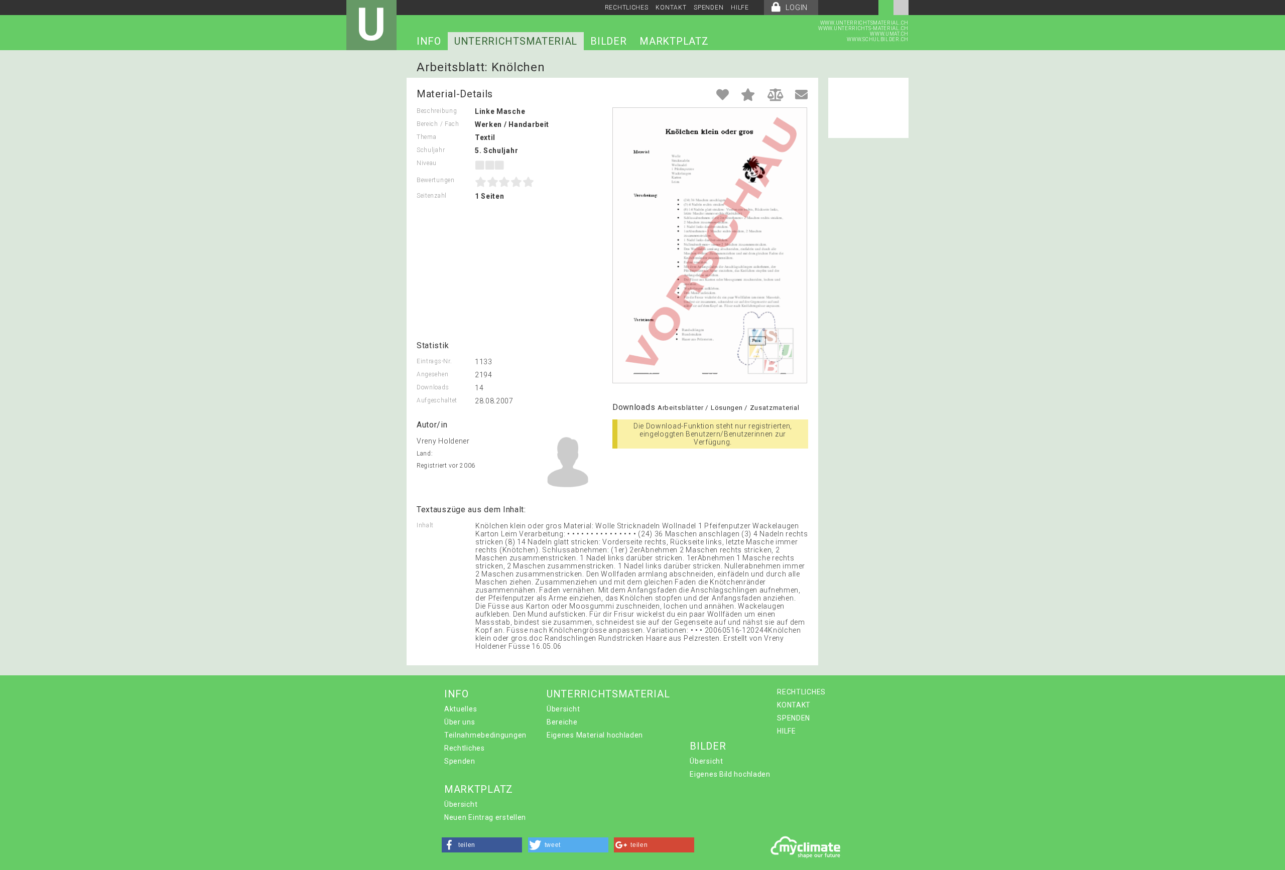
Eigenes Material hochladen (595, 735)
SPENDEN (708, 7)
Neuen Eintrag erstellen (485, 817)
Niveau (427, 163)
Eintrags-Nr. (434, 361)
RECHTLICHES (627, 7)
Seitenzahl (432, 195)
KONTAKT (671, 7)
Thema (427, 136)
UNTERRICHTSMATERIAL (515, 41)
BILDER (608, 41)
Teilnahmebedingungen (485, 735)
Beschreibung (437, 110)
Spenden (459, 761)
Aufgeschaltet (437, 400)
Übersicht (563, 709)
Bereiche (562, 722)
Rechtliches (464, 748)
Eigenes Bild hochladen (730, 774)
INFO (429, 41)
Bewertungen (436, 180)
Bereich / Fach (438, 123)
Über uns (459, 722)
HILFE (740, 7)
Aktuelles (460, 709)
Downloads (433, 387)
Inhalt (425, 525)
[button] (482, 844)
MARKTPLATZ (673, 41)
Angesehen (432, 374)
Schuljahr (431, 150)
